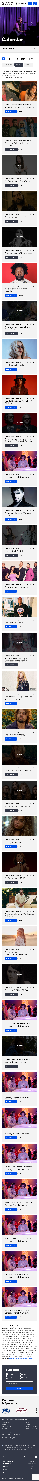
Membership (6, 1464)
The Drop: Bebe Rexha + (15, 365)
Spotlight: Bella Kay (13, 842)
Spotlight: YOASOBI (14, 551)
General (11, 1374)
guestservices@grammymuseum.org (11, 1434)
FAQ (3, 1472)
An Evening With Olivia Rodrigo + (19, 181)
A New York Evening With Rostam (19, 107)
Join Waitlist (11, 149)
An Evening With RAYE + (15, 878)
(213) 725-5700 (6, 1432)
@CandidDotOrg (21, 1449)
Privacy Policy (33, 1461)
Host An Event (7, 1461)
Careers (5, 1466)
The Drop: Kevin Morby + (15, 735)
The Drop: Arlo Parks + (15, 623)
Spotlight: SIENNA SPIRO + (17, 990)
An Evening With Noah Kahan (17, 217)
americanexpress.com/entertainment (20, 1358)
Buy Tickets (10, 111)
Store (10, 1377)
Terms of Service (32, 1463)
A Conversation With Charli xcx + (19, 253)
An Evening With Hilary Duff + (18, 771)
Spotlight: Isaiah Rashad (15, 1062)
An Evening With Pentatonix (17, 587)
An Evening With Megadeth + (17, 807)
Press (4, 1469)
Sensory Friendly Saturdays (17, 477)
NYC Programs (26, 1377)
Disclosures (34, 1468)
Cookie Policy (33, 1466)
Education (25, 1374)
